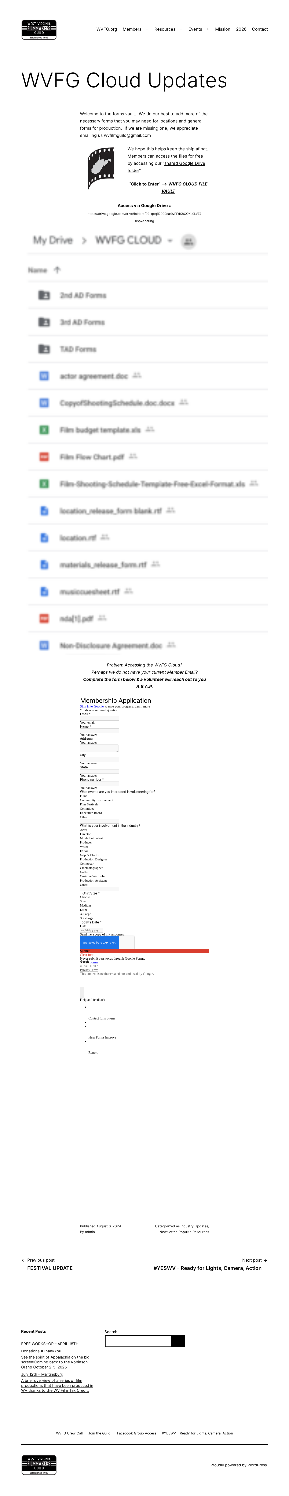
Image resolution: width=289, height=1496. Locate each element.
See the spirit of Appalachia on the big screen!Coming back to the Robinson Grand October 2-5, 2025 (55, 1362)
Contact (260, 29)
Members (132, 29)
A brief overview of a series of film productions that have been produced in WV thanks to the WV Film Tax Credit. (57, 1385)
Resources (164, 29)
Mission (222, 29)
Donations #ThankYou (41, 1351)
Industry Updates (194, 1226)
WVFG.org (106, 29)
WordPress (257, 1465)
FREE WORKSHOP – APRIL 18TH (49, 1344)
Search (111, 1332)
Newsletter (168, 1232)
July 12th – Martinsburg (42, 1374)
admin (90, 1232)
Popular (185, 1232)
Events (195, 29)
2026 (241, 29)
